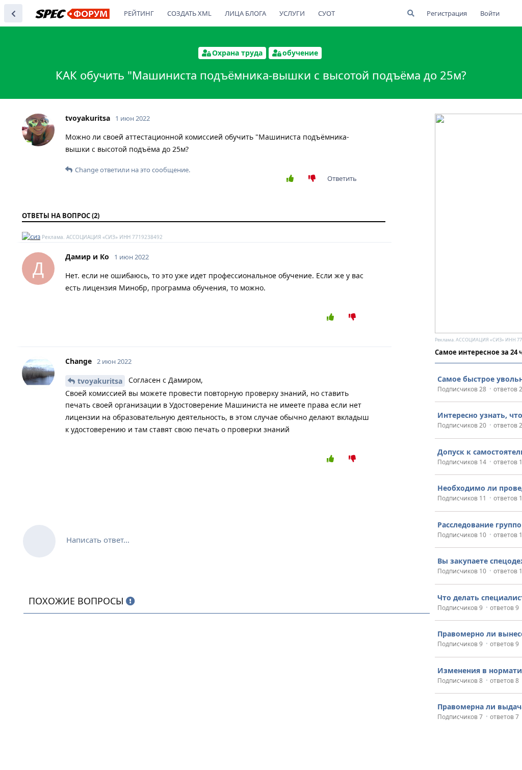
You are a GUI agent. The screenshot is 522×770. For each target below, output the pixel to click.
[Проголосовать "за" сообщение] (292, 178)
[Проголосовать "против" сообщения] (314, 178)
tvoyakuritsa (99, 381)
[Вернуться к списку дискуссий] (13, 13)
